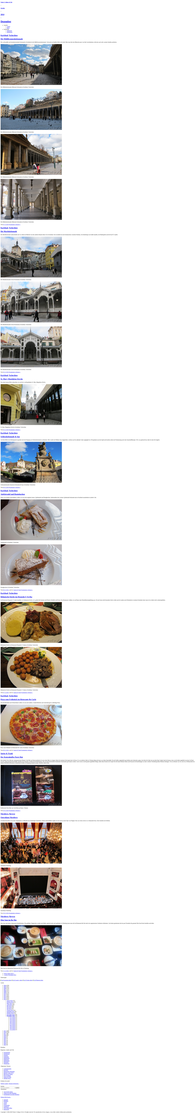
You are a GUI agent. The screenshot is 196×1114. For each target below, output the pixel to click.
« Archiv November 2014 (10, 975)
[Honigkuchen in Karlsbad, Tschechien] (31, 584)
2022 (5, 1040)
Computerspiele (7, 1068)
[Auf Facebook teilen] (5, 980)
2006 (5, 988)
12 (5, 224)
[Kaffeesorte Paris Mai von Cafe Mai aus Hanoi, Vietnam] (31, 805)
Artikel (8, 26)
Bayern (12, 814)
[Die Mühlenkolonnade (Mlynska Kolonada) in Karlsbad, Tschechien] (31, 84)
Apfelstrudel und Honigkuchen (13, 494)
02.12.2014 (12, 1018)
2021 (5, 1039)
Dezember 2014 (11, 1015)
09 (3, 750)
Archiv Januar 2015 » (9, 973)
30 (3, 913)
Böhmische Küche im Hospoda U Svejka (16, 597)
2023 (5, 1042)
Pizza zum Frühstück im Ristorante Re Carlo (18, 699)
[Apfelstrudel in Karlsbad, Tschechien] (31, 539)
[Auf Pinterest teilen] (38, 980)
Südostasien (6, 1060)
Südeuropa (6, 1059)
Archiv (3, 8)
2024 (5, 1043)
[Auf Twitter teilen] (27, 980)
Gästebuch (6, 1106)
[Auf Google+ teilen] (17, 980)
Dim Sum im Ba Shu (9, 920)
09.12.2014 (12, 1025)
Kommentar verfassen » (15, 224)
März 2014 (9, 1003)
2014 (2, 14)
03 (3, 429)
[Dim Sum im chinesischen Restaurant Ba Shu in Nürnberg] (31, 965)
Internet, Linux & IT (9, 1073)
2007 (5, 989)
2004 (5, 985)
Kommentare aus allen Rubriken (11, 1094)
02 (3, 372)
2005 (5, 986)
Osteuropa (6, 1056)
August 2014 (10, 1010)
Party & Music (7, 1075)
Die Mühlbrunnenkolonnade (12, 39)
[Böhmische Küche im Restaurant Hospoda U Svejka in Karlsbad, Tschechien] (31, 642)
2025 (5, 1044)
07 (3, 692)
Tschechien (13, 35)
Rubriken (6, 1101)
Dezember (6, 21)
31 (3, 971)
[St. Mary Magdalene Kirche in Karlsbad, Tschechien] (31, 424)
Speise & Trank (17, 590)
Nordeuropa (6, 1054)
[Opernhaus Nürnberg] (31, 863)
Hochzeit (6, 1070)
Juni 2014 (9, 1007)
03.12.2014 (12, 1020)
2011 (5, 995)
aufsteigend (9, 32)
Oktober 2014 (10, 1013)
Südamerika (6, 1058)
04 (3, 487)
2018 (5, 1035)
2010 (5, 993)
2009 (5, 992)
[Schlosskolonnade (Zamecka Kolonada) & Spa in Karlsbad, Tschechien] (31, 482)
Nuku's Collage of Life (6, 2)
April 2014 (9, 1004)
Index (8, 28)
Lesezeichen (7, 1105)
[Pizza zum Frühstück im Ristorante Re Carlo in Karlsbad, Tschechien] (31, 745)
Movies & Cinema (8, 1074)
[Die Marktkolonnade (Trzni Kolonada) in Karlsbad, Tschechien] (31, 277)
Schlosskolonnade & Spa (10, 437)
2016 (5, 1032)
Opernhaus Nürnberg (9, 817)
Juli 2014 (9, 1009)
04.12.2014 (12, 1021)
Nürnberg (4, 814)
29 (3, 810)
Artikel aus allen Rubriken (10, 1093)
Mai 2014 (9, 1006)
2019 (5, 1036)
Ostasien (6, 1055)
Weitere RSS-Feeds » (6, 1097)
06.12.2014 (12, 1022)
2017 (5, 1033)
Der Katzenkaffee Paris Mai (12, 757)
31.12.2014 (12, 1029)
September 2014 (11, 1011)
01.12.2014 (12, 1017)
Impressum (6, 1109)
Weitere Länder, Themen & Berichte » (10, 1083)
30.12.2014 (12, 1028)
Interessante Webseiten (9, 1071)
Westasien (6, 1062)
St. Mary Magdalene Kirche (12, 379)
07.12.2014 (12, 1024)
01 (3, 224)
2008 (5, 991)
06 (3, 590)
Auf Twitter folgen (8, 1091)
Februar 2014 (10, 1002)
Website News (7, 1078)
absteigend (9, 30)
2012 (5, 996)
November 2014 (11, 1014)
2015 (5, 1031)
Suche (5, 1104)
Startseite (6, 1099)
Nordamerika (7, 1052)
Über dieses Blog (8, 1108)
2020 (5, 1037)
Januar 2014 (10, 1000)
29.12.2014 (12, 1026)
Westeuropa (6, 1063)
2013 (5, 998)
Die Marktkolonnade (9, 231)
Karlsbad (4, 35)
